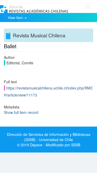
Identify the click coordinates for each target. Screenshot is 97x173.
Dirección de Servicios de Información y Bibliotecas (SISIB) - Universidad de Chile (48, 137)
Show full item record (21, 112)
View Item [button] (16, 17)
